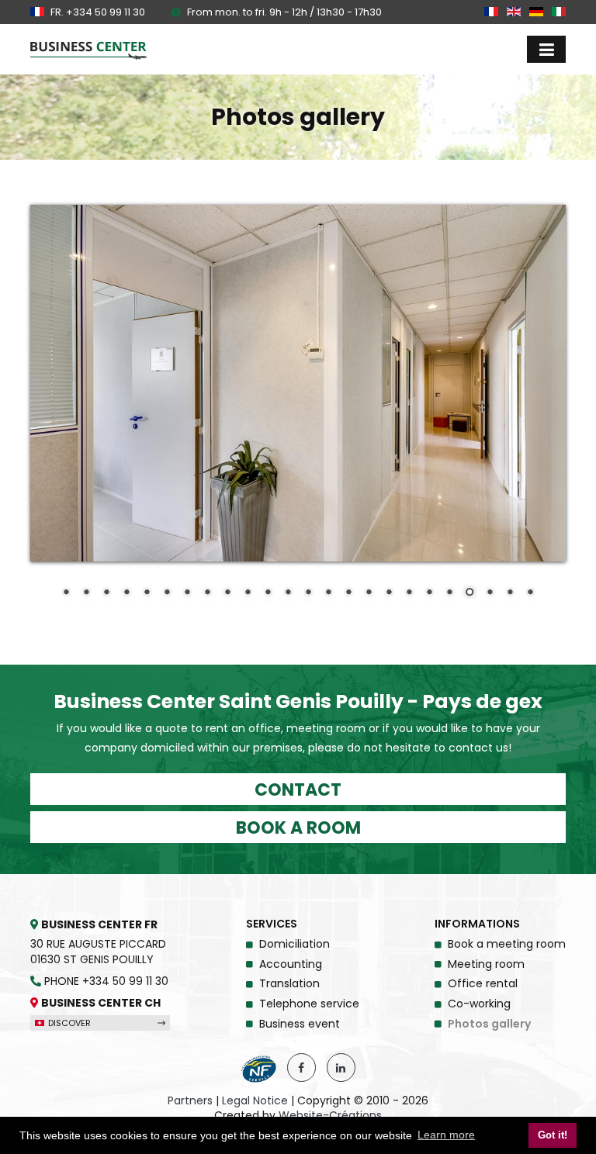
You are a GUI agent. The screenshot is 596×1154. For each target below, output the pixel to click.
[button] (546, 49)
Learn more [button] (446, 1134)
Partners (190, 1101)
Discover (68, 1023)
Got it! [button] (552, 1135)
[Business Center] (88, 50)
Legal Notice (255, 1101)
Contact (298, 790)
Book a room (298, 828)
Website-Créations (330, 1115)
